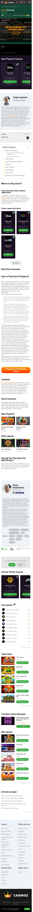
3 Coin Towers (20, 657)
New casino (4, 828)
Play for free (23, 662)
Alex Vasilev (12, 549)
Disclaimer (4, 875)
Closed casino (5, 834)
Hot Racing (19, 744)
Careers (3, 881)
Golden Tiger (19, 763)
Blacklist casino (6, 831)
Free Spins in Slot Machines (9, 808)
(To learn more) (14, 909)
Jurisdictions (22, 852)
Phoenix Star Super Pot (22, 773)
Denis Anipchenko (20, 100)
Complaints (21, 843)
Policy (3, 878)
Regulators (21, 855)
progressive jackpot (7, 382)
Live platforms (22, 864)
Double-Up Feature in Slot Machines (12, 796)
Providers (4, 861)
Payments (21, 831)
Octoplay (18, 698)
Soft (19, 849)
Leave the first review (19, 15)
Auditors (20, 858)
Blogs (20, 872)
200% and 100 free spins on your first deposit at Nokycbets (22, 719)
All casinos (15, 263)
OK (27, 909)
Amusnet (18, 737)
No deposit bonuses (7, 856)
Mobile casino (22, 837)
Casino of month (23, 828)
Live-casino (21, 840)
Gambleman (19, 666)
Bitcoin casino (22, 834)
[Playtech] (27, 138)
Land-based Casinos (24, 846)
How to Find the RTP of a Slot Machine (13, 798)
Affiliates (4, 884)
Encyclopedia (5, 864)
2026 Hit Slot (19, 685)
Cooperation (4, 872)
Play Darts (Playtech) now (16, 370)
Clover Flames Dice (21, 676)
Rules (3, 853)
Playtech (3, 198)
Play (10, 81)
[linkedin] (14, 493)
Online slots (4, 842)
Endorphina (19, 659)
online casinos (14, 115)
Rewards (4, 859)
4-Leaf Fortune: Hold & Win (22, 696)
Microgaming (4, 451)
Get (23, 726)
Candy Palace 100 (21, 754)
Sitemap (20, 861)
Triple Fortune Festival (22, 735)
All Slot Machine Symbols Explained (12, 801)
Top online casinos (6, 850)
